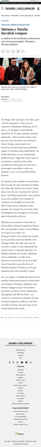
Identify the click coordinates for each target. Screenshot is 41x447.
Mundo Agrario (20, 396)
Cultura (20, 383)
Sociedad (5, 21)
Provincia (15, 16)
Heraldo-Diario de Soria (20, 419)
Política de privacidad (18, 441)
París (18, 317)
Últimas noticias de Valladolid (20, 403)
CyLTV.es (20, 422)
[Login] (38, 8)
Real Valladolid (27, 16)
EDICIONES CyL (34, 1)
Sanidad (20, 388)
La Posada (20, 393)
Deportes (20, 377)
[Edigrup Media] (20, 433)
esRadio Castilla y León (20, 424)
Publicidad (20, 352)
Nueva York (11, 317)
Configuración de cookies (20, 444)
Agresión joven (34, 3)
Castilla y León (20, 380)
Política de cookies (31, 441)
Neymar (35, 317)
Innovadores (20, 398)
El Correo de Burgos (20, 416)
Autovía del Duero (23, 3)
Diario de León (20, 414)
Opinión (20, 401)
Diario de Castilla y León (20, 411)
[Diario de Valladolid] (20, 9)
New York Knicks (26, 317)
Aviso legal (7, 441)
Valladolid (5, 16)
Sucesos (20, 390)
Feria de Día (13, 3)
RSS (20, 358)
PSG (5, 317)
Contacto (20, 355)
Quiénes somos (20, 350)
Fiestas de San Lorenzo (20, 385)
